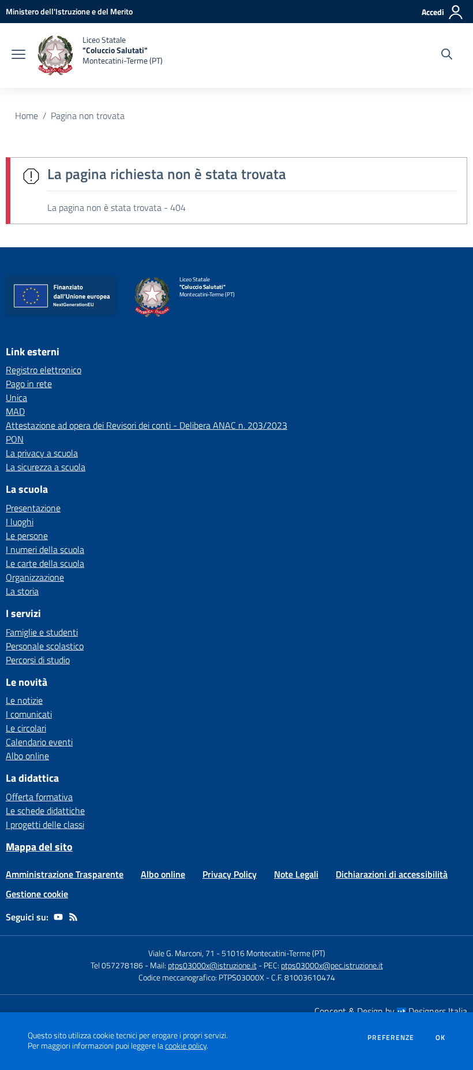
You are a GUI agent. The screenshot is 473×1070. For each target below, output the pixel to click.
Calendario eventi (39, 742)
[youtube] (58, 917)
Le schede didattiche (45, 811)
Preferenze (390, 1037)
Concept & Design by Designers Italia (390, 1011)
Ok (441, 1037)
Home (26, 115)
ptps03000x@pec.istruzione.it (332, 965)
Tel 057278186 (117, 965)
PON (15, 439)
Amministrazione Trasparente (64, 874)
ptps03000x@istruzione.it (212, 965)
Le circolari (26, 728)
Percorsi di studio (38, 660)
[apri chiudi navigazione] (18, 55)
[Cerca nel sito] (447, 55)
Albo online (27, 756)
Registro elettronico (43, 370)
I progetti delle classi (45, 824)
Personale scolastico (45, 646)
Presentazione (33, 508)
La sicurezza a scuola (45, 467)
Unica (16, 397)
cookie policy (186, 1045)
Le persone (27, 536)
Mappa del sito (39, 846)
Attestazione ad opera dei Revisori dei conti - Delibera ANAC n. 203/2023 (146, 425)
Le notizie (24, 700)
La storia (22, 591)
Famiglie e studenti (42, 632)
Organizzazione (35, 577)
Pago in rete (29, 384)
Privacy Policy (229, 874)
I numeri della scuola (45, 549)
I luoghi (19, 522)
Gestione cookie (37, 894)
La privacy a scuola (42, 453)
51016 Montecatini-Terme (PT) (273, 953)
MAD (15, 411)
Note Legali (296, 874)
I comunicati (29, 714)
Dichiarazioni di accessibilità (392, 874)
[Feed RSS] (73, 917)
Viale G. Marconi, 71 (181, 953)
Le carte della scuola (45, 563)
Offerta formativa (39, 797)
